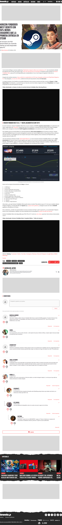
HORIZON (8, 260)
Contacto (2, 517)
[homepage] (4, 1)
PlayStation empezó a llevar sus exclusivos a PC (34, 70)
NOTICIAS (13, 1)
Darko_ (11, 330)
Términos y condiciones (9, 517)
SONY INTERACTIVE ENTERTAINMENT (10, 263)
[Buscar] (45, 1)
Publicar (55, 308)
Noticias (34, 254)
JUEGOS (20, 1)
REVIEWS (33, 1)
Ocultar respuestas (55, 385)
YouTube (23, 254)
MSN (55, 254)
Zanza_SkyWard (14, 359)
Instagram (29, 254)
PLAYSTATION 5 (21, 260)
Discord (39, 254)
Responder (50, 326)
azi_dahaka (16, 402)
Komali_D (12, 374)
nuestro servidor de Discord (45, 211)
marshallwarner (14, 315)
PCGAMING (14, 260)
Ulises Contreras (5, 50)
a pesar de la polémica (33, 205)
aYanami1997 (13, 345)
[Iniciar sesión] (43, 1)
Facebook (14, 254)
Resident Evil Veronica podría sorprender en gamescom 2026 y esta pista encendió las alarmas (47, 479)
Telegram (44, 254)
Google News (50, 254)
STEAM (20, 263)
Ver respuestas (56, 326)
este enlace (39, 214)
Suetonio (19, 416)
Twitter (19, 254)
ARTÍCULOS (26, 1)
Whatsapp (5, 255)
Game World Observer (24, 138)
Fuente (4, 258)
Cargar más (32, 432)
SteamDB (15, 127)
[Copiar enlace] (58, 262)
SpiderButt (16, 388)
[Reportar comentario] (58, 316)
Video (38, 1)
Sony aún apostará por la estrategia (31, 71)
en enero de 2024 (16, 78)
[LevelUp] (26, 520)
